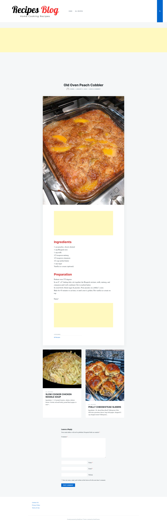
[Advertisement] (52, 40)
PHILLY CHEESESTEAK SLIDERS (104, 407)
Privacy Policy (36, 505)
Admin (72, 89)
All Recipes (79, 11)
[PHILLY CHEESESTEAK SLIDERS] (105, 375)
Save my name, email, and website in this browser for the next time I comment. (84, 480)
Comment (64, 437)
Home (70, 11)
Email (90, 468)
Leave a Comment (95, 89)
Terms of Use (35, 508)
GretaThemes (96, 519)
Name (90, 462)
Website (90, 475)
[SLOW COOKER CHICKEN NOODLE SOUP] (62, 369)
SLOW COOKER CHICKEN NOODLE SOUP (59, 395)
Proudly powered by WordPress (75, 519)
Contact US (35, 502)
